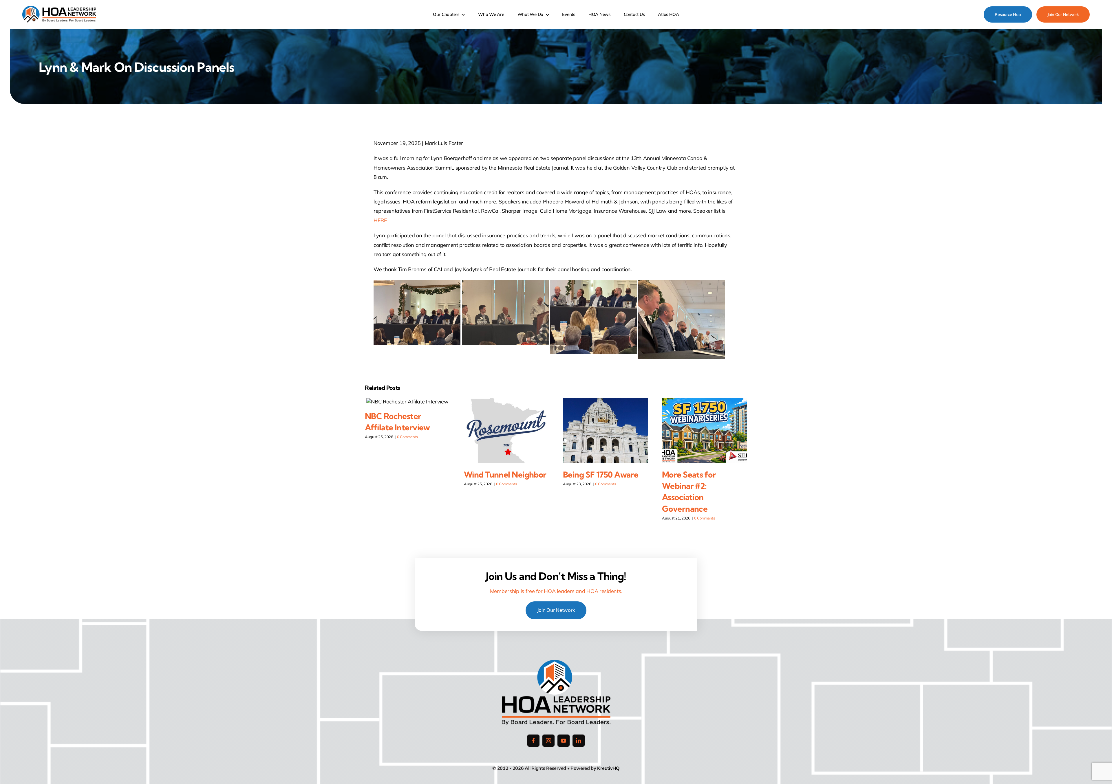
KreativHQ (608, 768)
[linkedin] (579, 741)
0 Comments (407, 436)
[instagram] (548, 741)
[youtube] (563, 741)
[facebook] (533, 741)
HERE (380, 220)
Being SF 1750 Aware (600, 474)
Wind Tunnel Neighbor (505, 474)
